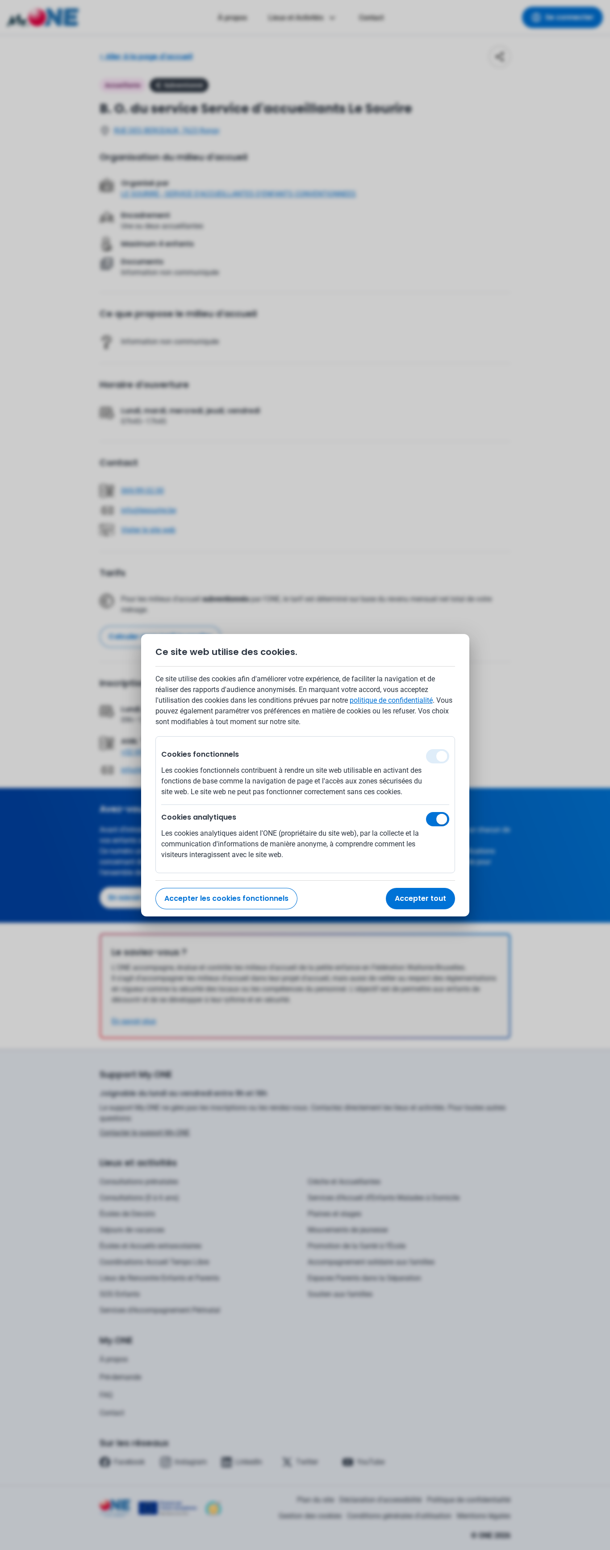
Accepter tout (420, 898)
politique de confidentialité (391, 700)
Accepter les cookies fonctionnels (226, 898)
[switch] (437, 819)
